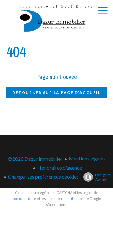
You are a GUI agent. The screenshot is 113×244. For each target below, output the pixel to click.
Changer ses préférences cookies (43, 177)
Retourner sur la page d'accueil (56, 92)
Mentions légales (87, 158)
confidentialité (24, 198)
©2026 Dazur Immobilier (35, 159)
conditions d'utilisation (65, 198)
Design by (103, 177)
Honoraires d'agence (59, 167)
